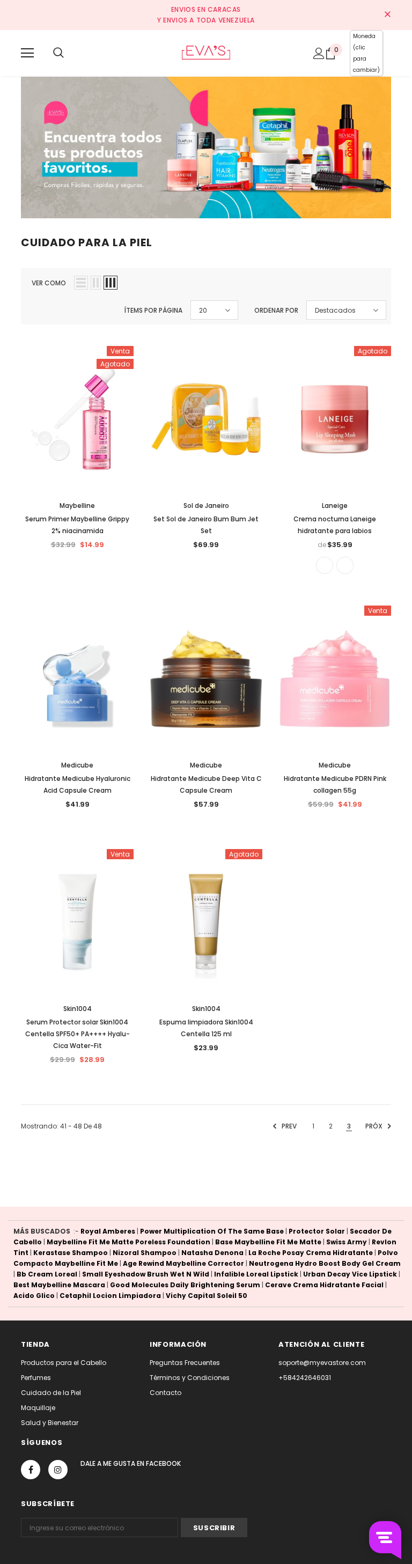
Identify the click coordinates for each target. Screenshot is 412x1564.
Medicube (77, 765)
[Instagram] (58, 1469)
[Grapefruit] (345, 565)
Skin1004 (77, 1008)
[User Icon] (319, 53)
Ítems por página (153, 310)
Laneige (335, 505)
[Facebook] (30, 1469)
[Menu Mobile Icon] (27, 53)
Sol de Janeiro (206, 505)
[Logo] (206, 53)
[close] (387, 15)
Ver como (49, 282)
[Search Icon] (58, 53)
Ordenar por (276, 310)
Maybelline (77, 505)
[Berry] (325, 565)
